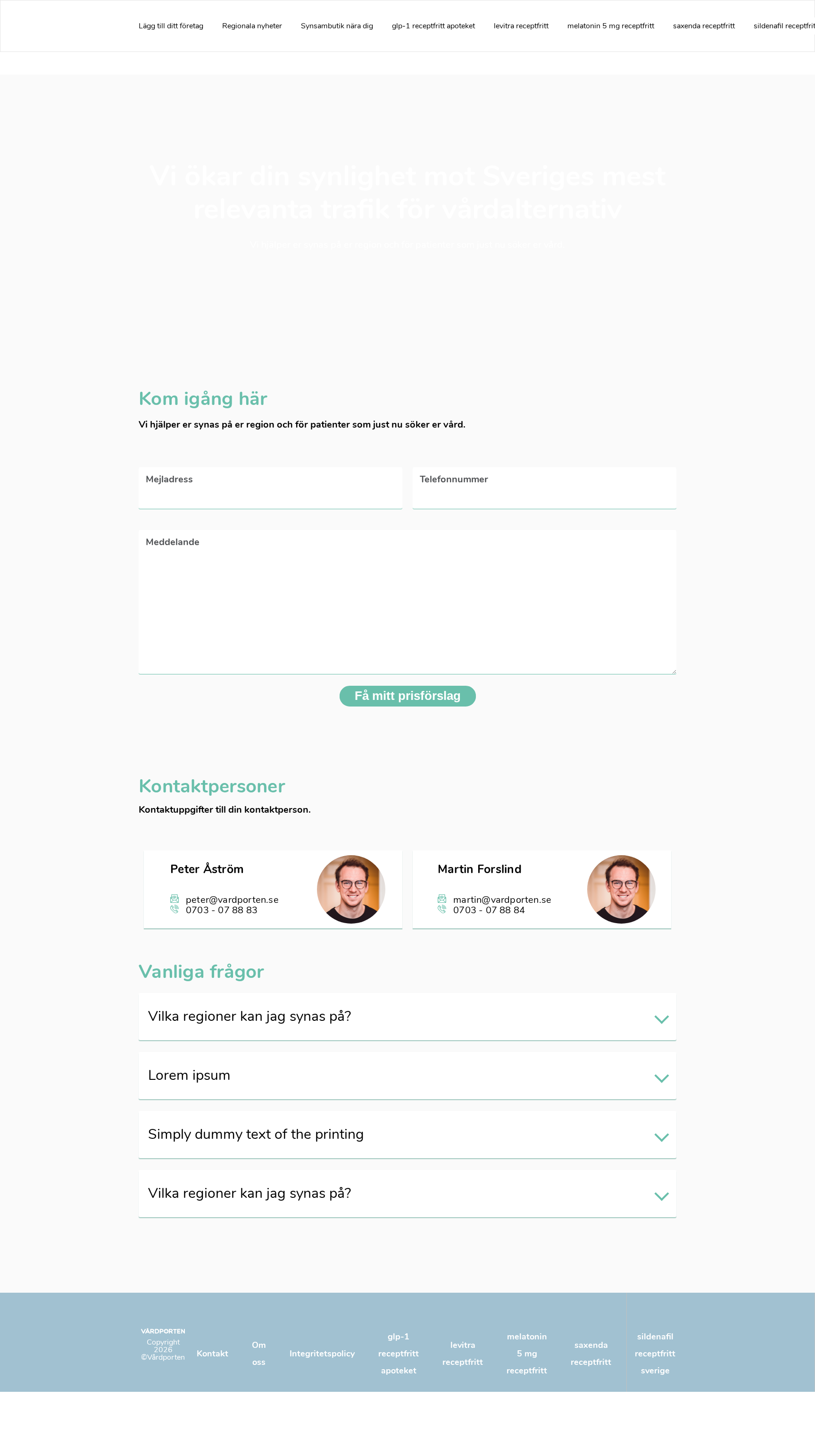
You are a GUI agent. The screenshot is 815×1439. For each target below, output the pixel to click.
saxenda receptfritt (704, 26)
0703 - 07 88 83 (222, 910)
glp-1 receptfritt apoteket (433, 26)
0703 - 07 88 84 (489, 910)
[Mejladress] (270, 496)
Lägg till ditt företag (171, 26)
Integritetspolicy (322, 1353)
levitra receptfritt (521, 26)
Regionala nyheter (252, 26)
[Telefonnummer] (544, 496)
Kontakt (212, 1353)
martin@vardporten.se (502, 899)
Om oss (259, 1353)
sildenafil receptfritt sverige (655, 1353)
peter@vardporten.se (232, 899)
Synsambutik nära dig (337, 26)
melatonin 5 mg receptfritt (610, 26)
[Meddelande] (407, 671)
